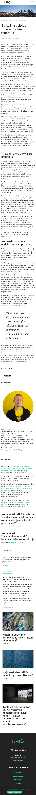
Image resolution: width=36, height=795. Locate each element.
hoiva (18, 579)
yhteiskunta (27, 600)
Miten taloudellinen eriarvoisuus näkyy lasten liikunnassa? (18, 637)
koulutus (29, 584)
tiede (16, 598)
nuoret (19, 589)
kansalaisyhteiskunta (12, 582)
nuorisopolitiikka (27, 589)
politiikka (5, 593)
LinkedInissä (18, 783)
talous (26, 596)
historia (13, 579)
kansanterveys (24, 582)
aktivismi (5, 577)
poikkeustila (25, 591)
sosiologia (24, 593)
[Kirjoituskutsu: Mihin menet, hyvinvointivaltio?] (18, 668)
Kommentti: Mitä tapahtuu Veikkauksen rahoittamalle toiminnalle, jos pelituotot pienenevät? (17, 519)
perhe (19, 591)
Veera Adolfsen (6, 38)
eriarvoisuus (7, 579)
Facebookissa (18, 772)
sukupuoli (21, 596)
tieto (20, 598)
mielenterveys (11, 589)
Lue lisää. (6, 565)
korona (19, 584)
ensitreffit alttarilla (25, 577)
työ (28, 598)
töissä (11, 600)
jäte (4, 582)
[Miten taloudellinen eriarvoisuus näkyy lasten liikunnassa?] (18, 630)
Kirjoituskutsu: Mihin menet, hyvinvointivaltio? (18, 674)
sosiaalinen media (14, 593)
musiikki (17, 20)
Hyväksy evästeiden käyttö (14, 792)
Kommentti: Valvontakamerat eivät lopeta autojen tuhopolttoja (17, 536)
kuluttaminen (12, 586)
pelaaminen (13, 591)
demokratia (15, 577)
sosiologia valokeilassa (10, 596)
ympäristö (6, 603)
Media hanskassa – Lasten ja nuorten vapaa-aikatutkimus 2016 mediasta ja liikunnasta (16, 488)
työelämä (6, 600)
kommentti (13, 584)
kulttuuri (5, 586)
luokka (5, 589)
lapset (19, 586)
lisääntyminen (26, 586)
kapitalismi (6, 584)
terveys (12, 598)
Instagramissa (18, 776)
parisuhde (6, 591)
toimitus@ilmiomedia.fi (18, 757)
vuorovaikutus (18, 600)
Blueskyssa (18, 780)
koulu (24, 584)
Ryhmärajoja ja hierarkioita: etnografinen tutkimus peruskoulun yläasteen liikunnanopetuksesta (16, 469)
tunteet (24, 598)
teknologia (6, 598)
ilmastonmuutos (25, 579)
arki (10, 577)
